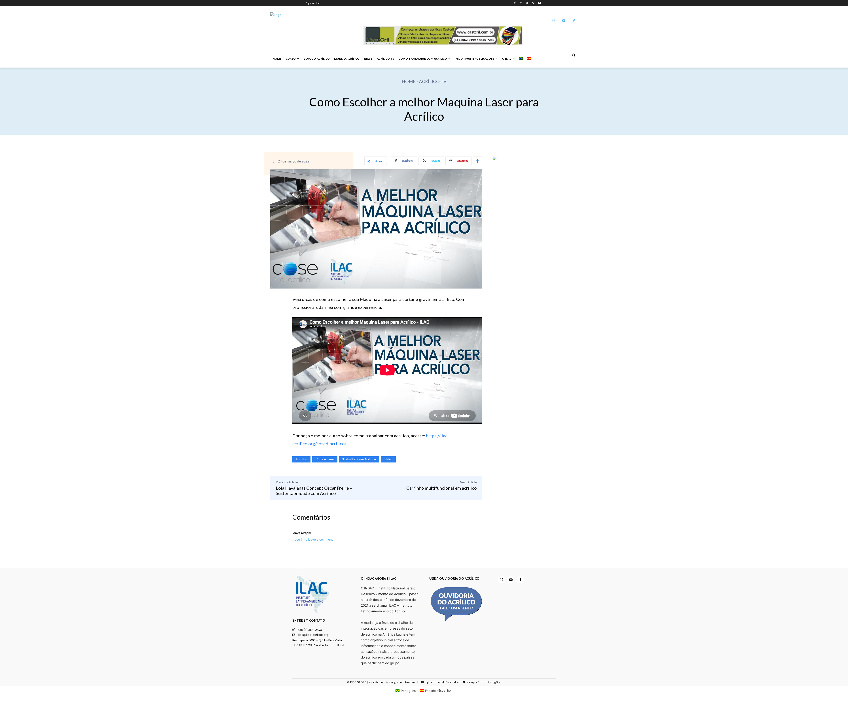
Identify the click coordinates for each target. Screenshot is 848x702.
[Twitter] (527, 3)
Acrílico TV (433, 81)
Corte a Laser (325, 459)
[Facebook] (514, 3)
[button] (573, 55)
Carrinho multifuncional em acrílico (441, 488)
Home (409, 81)
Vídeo (388, 459)
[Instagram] (521, 3)
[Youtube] (539, 3)
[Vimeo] (533, 3)
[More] (477, 161)
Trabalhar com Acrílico (359, 459)
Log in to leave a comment (314, 539)
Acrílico (301, 459)
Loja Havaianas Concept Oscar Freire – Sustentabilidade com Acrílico (314, 490)
